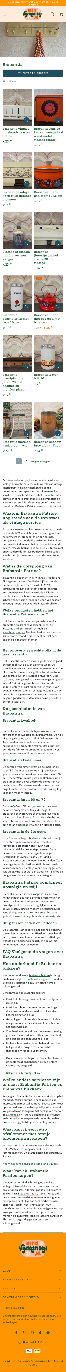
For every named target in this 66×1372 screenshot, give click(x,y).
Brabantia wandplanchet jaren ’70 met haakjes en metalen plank (14, 382)
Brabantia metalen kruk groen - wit (17, 443)
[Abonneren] (61, 1308)
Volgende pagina (40, 461)
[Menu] (4, 14)
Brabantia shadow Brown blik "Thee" (48, 443)
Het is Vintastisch (20, 1360)
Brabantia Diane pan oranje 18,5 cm (48, 193)
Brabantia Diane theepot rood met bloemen (47, 318)
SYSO (34, 1364)
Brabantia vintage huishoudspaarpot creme (16, 132)
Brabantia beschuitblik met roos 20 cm (16, 318)
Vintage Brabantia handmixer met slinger (16, 255)
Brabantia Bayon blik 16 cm (46, 376)
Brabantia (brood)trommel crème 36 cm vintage (46, 257)
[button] (52, 14)
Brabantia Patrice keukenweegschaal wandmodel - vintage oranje (48, 134)
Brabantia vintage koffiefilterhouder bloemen (17, 195)
